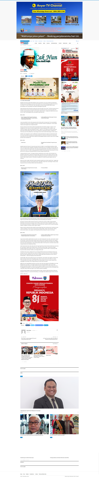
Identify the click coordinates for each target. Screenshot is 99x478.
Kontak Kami (40, 41)
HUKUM (60, 43)
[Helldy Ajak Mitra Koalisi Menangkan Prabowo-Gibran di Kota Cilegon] (39, 350)
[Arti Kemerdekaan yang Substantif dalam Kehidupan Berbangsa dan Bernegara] (34, 424)
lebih (70, 43)
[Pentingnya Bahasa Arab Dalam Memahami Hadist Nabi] (64, 447)
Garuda (27, 323)
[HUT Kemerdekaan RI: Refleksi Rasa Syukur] (64, 424)
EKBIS (44, 43)
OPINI (25, 69)
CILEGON (35, 346)
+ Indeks (44, 41)
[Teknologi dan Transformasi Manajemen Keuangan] (49, 393)
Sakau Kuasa (23, 142)
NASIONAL (22, 69)
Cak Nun (24, 323)
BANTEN (40, 43)
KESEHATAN (65, 43)
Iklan (33, 41)
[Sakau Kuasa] (52, 350)
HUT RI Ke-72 (30, 323)
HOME (36, 43)
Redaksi (36, 41)
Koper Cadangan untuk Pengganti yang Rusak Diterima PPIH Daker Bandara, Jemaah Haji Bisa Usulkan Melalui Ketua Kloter (29, 118)
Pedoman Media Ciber (50, 41)
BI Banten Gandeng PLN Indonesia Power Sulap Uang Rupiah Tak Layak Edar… (72, 137)
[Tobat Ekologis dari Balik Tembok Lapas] (34, 447)
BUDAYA (48, 43)
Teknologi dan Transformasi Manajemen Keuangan (30, 410)
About (31, 41)
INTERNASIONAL (54, 43)
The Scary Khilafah (44, 167)
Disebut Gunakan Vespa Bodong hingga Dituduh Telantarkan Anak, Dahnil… (71, 142)
